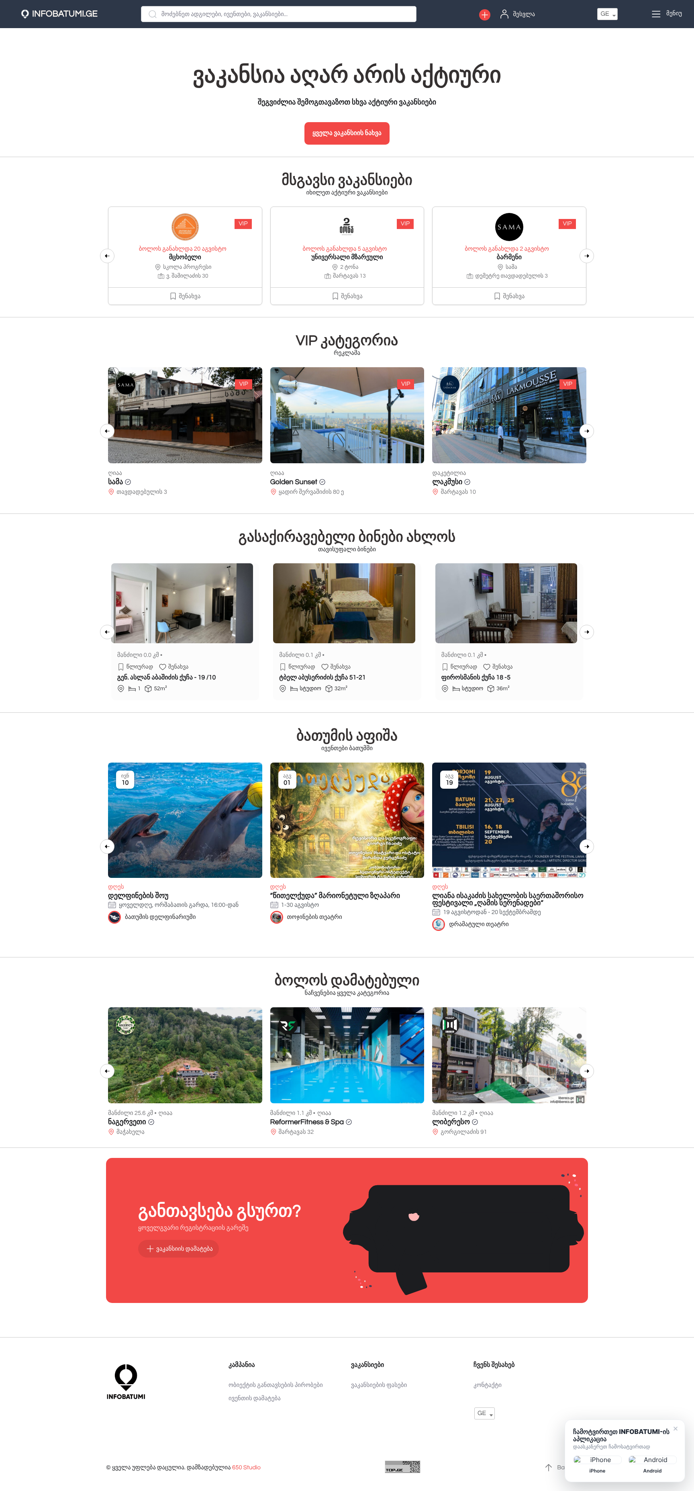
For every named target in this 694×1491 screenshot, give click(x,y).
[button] (484, 14)
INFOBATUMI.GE (65, 13)
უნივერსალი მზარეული (347, 257)
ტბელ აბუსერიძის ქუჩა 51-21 (322, 678)
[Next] (587, 256)
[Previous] (107, 256)
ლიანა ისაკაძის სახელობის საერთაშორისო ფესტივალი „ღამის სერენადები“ (508, 899)
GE (604, 14)
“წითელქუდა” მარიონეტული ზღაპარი (335, 896)
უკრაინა (446, 482)
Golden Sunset (131, 482)
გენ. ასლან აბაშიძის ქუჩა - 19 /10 (166, 678)
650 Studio (246, 1468)
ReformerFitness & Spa (307, 1122)
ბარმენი (509, 257)
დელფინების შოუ (138, 896)
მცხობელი (185, 257)
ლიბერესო (451, 1122)
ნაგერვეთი (127, 1122)
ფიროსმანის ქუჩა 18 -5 (475, 678)
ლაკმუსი (285, 482)
